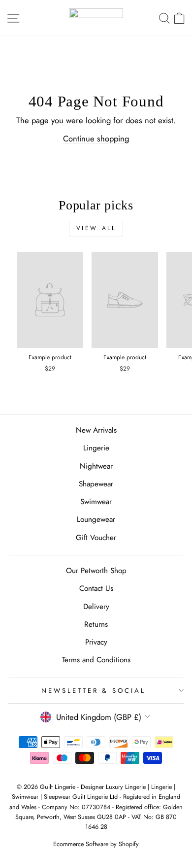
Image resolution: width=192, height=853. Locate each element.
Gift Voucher (96, 537)
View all (96, 228)
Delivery (96, 606)
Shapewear (96, 483)
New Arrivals (96, 430)
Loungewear (96, 519)
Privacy (96, 642)
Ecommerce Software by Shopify (96, 844)
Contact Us (96, 588)
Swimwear (96, 501)
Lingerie (96, 448)
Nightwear (96, 466)
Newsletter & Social (93, 690)
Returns (96, 624)
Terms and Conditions (96, 659)
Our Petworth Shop (96, 570)
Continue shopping (96, 138)
